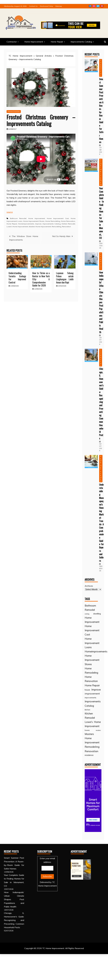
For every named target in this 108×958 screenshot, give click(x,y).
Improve (38, 224)
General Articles (44, 55)
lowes (87, 730)
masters (98, 730)
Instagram (93, 6)
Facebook (90, 6)
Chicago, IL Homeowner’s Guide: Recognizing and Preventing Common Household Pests (101, 403)
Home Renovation (68, 221)
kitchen (87, 710)
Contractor (12, 41)
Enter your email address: (47, 872)
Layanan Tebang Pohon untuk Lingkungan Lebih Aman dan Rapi (64, 277)
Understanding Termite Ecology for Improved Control (17, 277)
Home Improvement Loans (92, 643)
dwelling (97, 613)
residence (89, 755)
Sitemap (58, 6)
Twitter (97, 6)
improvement (92, 693)
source (10, 212)
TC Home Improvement (20, 55)
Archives (89, 586)
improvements (90, 698)
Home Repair (57, 41)
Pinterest (101, 6)
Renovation (66, 227)
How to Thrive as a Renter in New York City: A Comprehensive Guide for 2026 (41, 279)
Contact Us (33, 6)
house (87, 690)
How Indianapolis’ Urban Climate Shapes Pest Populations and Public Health (101, 302)
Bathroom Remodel (18, 218)
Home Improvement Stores (33, 221)
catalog (87, 614)
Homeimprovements (26, 224)
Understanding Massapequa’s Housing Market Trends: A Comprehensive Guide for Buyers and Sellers (101, 522)
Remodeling (56, 227)
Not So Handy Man (61, 236)
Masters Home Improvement (40, 227)
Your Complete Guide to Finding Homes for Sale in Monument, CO (101, 213)
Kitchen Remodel (68, 224)
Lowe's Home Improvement (17, 227)
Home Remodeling (52, 221)
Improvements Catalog (81, 41)
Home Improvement (33, 41)
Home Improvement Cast (58, 218)
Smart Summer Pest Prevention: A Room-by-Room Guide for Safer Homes (101, 110)
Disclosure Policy (46, 6)
